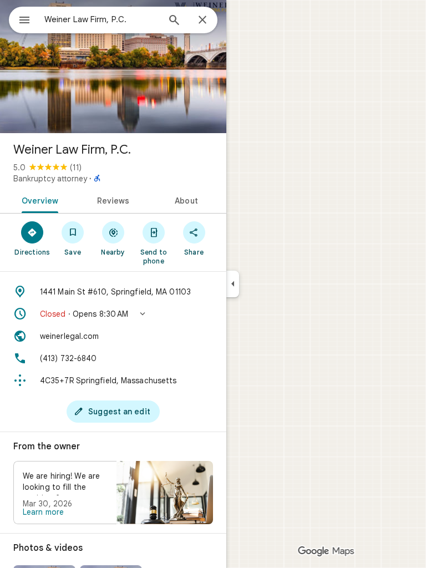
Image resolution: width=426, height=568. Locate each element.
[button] (113, 314)
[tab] (38, 199)
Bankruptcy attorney (50, 179)
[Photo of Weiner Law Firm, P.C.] (113, 66)
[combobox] (101, 19)
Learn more (43, 512)
